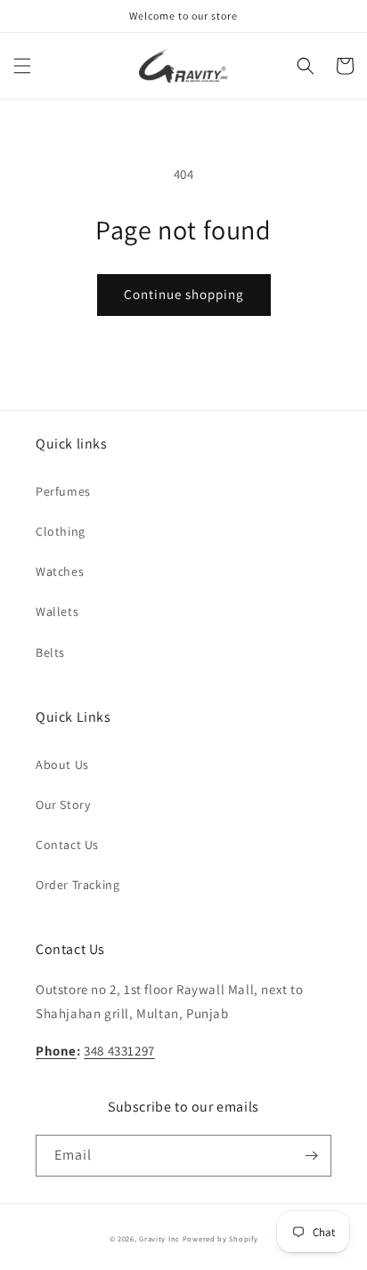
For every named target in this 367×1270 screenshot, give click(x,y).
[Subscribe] (310, 1156)
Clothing (61, 531)
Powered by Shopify (220, 1238)
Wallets (57, 611)
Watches (60, 571)
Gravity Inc (159, 1238)
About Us (62, 764)
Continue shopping (184, 294)
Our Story (63, 805)
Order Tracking (77, 885)
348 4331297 (119, 1050)
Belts (50, 652)
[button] (22, 65)
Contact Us (67, 845)
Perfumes (63, 491)
